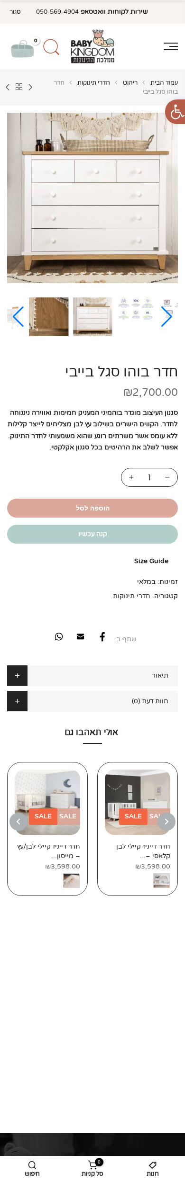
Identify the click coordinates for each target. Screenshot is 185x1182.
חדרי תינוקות (93, 83)
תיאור (160, 676)
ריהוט (130, 83)
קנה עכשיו (92, 534)
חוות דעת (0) (150, 701)
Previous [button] (166, 822)
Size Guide (151, 561)
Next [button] (18, 822)
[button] (18, 316)
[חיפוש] (51, 46)
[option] (137, 828)
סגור (15, 12)
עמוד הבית (164, 83)
